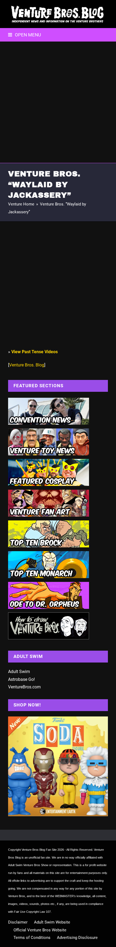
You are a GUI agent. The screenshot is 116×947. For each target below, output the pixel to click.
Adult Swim (19, 671)
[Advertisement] (58, 102)
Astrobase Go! (21, 679)
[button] (24, 34)
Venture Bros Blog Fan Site (39, 849)
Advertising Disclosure (77, 937)
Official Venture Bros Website (39, 930)
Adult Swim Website (52, 922)
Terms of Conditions (31, 937)
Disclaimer (18, 922)
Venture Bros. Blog (26, 365)
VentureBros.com (24, 686)
